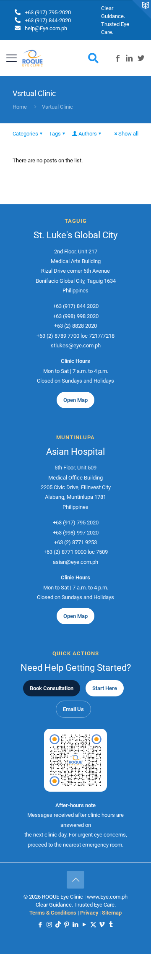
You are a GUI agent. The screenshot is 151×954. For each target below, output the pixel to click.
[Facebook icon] (40, 924)
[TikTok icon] (58, 924)
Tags (55, 133)
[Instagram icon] (49, 924)
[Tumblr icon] (111, 924)
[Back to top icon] (75, 880)
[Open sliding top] (141, 9)
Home (20, 107)
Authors (87, 133)
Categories (25, 133)
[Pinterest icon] (67, 924)
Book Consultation (51, 688)
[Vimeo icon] (102, 924)
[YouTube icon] (84, 924)
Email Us (73, 709)
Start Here (104, 688)
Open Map (75, 400)
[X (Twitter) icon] (93, 924)
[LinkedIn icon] (76, 924)
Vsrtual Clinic (57, 107)
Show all (128, 133)
